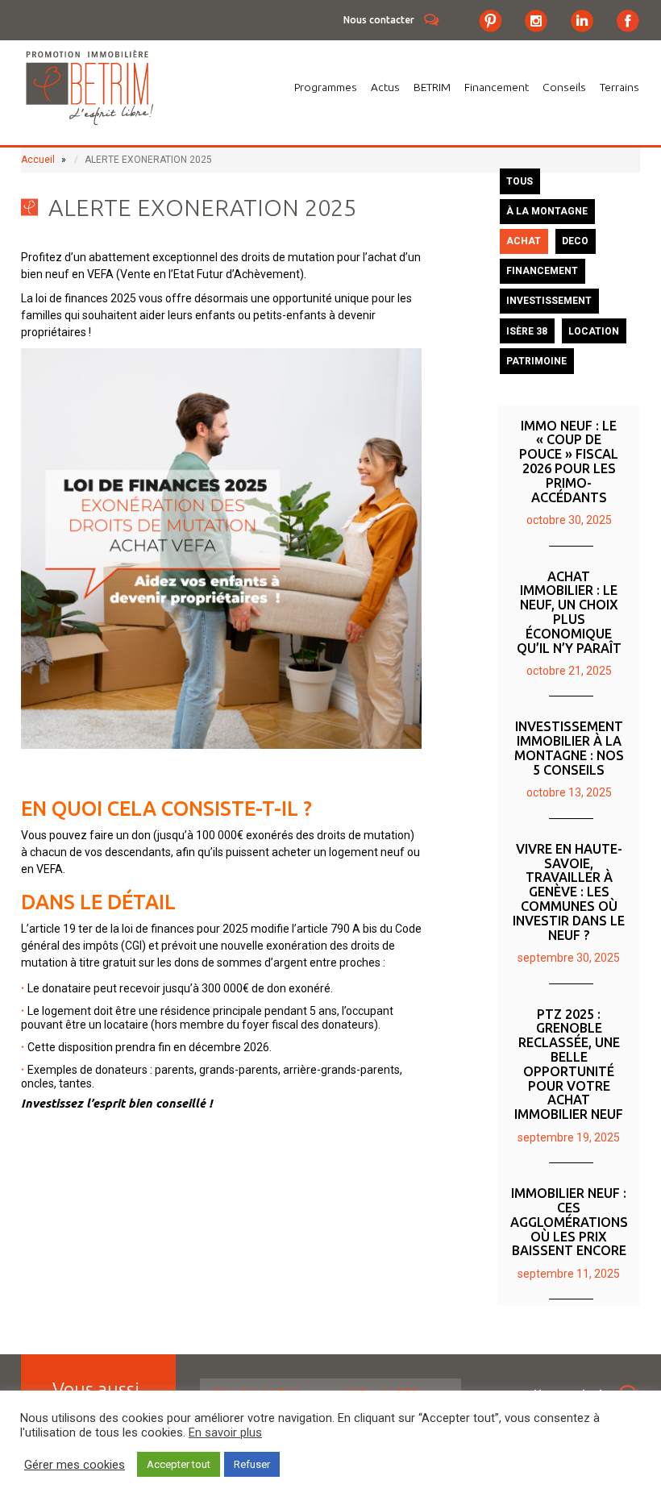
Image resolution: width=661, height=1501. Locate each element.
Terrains (619, 87)
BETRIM (432, 87)
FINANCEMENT (542, 270)
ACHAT (523, 241)
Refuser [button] (252, 1464)
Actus (385, 87)
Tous (519, 181)
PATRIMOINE (536, 361)
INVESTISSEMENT (549, 300)
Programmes (325, 87)
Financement (496, 87)
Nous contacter (378, 20)
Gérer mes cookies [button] (74, 1464)
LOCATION (593, 331)
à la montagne (547, 211)
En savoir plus (225, 1432)
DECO (575, 241)
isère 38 (526, 331)
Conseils (564, 87)
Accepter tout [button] (178, 1464)
